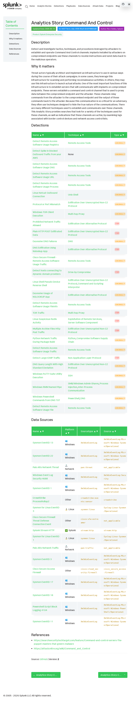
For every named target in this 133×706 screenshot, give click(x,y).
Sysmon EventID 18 (43, 595)
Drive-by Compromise (79, 272)
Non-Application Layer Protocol (84, 357)
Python (72, 338)
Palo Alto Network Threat (46, 467)
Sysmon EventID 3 (42, 559)
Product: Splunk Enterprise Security (47, 34)
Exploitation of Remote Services (85, 319)
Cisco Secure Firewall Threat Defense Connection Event (44, 520)
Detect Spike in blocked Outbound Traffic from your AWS (47, 154)
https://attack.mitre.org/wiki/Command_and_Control (62, 648)
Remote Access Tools (79, 142)
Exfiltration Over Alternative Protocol (87, 223)
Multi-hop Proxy (76, 213)
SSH (70, 375)
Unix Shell (73, 194)
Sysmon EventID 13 (43, 442)
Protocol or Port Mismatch (46, 204)
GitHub (43, 659)
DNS (70, 241)
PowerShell (73, 398)
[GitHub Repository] (123, 4)
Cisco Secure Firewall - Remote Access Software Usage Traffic (46, 261)
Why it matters (15, 38)
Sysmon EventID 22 (43, 455)
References (14, 54)
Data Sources (15, 49)
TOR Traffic (38, 312)
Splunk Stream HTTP (43, 530)
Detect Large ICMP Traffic (46, 357)
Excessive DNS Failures (45, 241)
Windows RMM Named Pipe (47, 386)
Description (14, 33)
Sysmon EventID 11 (43, 621)
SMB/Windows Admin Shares (83, 383)
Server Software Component (83, 322)
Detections (14, 43)
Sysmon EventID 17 (43, 581)
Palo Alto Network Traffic (46, 547)
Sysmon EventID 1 (42, 488)
